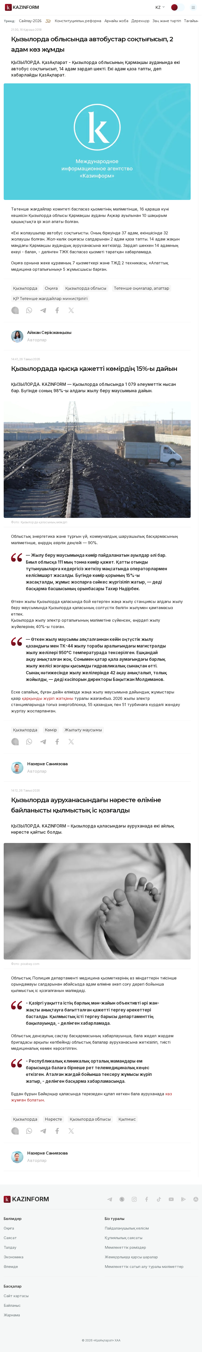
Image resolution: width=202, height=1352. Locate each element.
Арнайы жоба (116, 21)
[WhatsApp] (29, 311)
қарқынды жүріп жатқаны (47, 698)
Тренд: (9, 21)
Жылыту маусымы (83, 730)
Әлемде (11, 1266)
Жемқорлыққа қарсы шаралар (131, 1257)
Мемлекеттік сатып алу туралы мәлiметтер (144, 1266)
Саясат (10, 1237)
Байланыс (12, 1305)
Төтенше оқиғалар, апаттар (141, 288)
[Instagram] (15, 311)
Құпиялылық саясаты (123, 1237)
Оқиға (51, 288)
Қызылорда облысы (85, 288)
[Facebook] (57, 311)
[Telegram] (43, 311)
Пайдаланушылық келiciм (127, 1228)
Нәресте (53, 1119)
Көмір (51, 730)
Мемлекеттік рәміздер (125, 1247)
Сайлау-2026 (30, 21)
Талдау (10, 1247)
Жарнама (12, 1315)
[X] (71, 311)
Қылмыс (127, 1119)
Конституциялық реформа (78, 21)
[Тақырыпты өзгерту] (177, 7)
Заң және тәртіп (166, 21)
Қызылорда (25, 288)
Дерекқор (140, 21)
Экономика (13, 1257)
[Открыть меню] (193, 7)
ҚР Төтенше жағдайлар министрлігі (50, 298)
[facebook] (146, 1199)
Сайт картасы (16, 1295)
